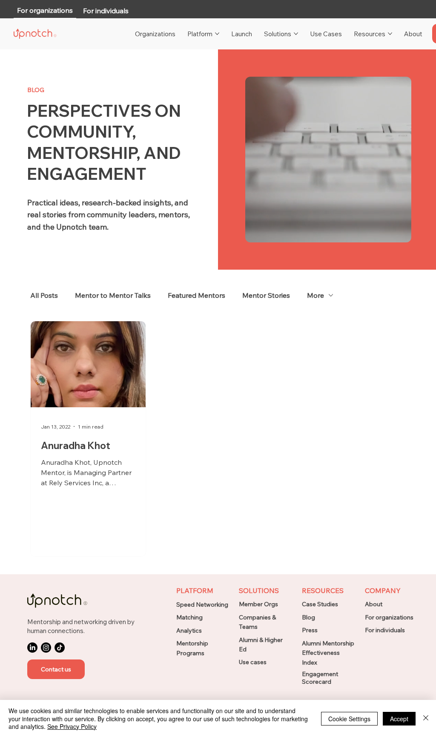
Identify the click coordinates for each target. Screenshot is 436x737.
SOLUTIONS (259, 590)
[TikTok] (59, 647)
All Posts (44, 295)
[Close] (426, 718)
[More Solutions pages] (296, 34)
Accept (399, 718)
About (373, 604)
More (315, 295)
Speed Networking (202, 604)
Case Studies (320, 604)
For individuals (385, 630)
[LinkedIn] (32, 647)
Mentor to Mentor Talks (113, 295)
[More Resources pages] (390, 34)
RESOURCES (323, 590)
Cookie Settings (349, 718)
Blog (308, 617)
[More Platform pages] (217, 34)
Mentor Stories (266, 295)
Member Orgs (258, 604)
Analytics (189, 630)
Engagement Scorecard (320, 677)
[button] (56, 669)
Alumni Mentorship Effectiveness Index (328, 652)
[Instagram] (46, 647)
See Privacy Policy (72, 726)
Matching (189, 617)
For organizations (389, 617)
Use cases (253, 662)
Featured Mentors (196, 295)
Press (310, 630)
